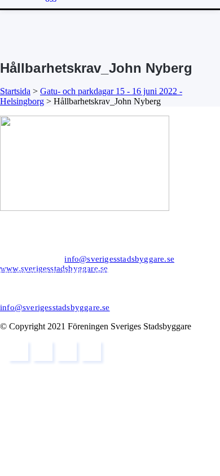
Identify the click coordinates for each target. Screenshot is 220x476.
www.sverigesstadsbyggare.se (54, 268)
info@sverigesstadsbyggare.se (119, 258)
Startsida (15, 91)
